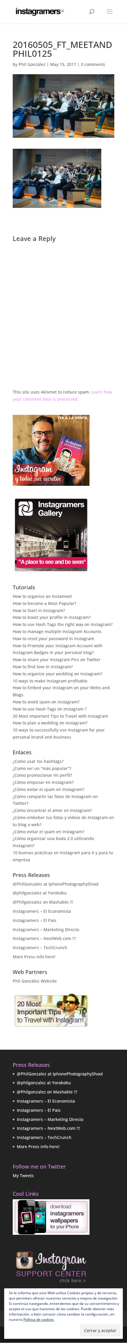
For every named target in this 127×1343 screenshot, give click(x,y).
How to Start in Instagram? (39, 610)
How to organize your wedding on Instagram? (57, 674)
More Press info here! (34, 956)
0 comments (93, 64)
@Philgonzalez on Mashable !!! (43, 902)
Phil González (32, 64)
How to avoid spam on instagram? (46, 702)
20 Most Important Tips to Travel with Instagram (60, 716)
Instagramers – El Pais (34, 920)
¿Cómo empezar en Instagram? (43, 782)
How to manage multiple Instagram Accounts (57, 631)
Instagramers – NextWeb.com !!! (44, 938)
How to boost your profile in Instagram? (52, 617)
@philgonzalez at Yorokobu (40, 893)
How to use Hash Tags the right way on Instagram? (63, 624)
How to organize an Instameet (42, 596)
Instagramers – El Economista (42, 911)
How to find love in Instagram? (43, 666)
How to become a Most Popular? (44, 603)
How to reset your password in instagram (53, 638)
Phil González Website (35, 981)
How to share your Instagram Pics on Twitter (56, 659)
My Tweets (23, 1175)
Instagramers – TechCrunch (40, 947)
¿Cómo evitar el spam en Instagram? (48, 789)
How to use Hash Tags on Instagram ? (50, 709)
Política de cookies (38, 1319)
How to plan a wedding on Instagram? (50, 723)
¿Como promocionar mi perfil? (42, 775)
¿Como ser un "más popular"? (42, 768)
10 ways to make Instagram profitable (50, 681)
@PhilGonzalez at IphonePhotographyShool (56, 884)
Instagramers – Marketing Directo (46, 929)
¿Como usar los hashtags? (38, 761)
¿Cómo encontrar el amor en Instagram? (52, 810)
